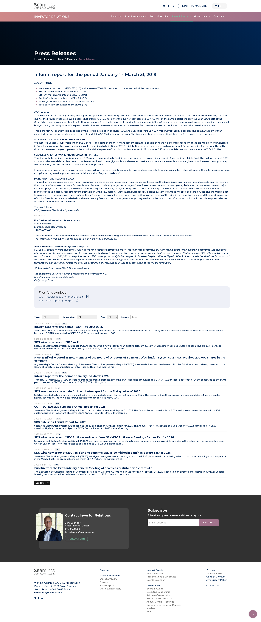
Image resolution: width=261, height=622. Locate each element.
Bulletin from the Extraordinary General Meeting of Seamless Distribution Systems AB (93, 468)
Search (125, 317)
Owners (104, 582)
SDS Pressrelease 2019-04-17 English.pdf (61, 296)
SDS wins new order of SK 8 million (58, 342)
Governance (200, 16)
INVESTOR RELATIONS (51, 17)
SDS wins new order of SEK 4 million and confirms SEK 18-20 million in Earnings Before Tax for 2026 (102, 452)
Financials (116, 16)
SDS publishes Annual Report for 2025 (60, 422)
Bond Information (159, 16)
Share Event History (110, 588)
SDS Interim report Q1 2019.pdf (56, 300)
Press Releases (155, 573)
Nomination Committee (160, 598)
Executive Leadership (158, 592)
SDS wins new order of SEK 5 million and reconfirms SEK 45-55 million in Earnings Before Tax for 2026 (104, 437)
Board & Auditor (155, 588)
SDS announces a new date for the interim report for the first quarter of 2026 (87, 391)
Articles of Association (159, 595)
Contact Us (212, 585)
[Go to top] (253, 614)
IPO (149, 611)
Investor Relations (44, 59)
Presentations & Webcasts (161, 576)
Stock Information (134, 16)
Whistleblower (214, 573)
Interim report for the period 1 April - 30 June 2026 (68, 327)
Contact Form (76, 538)
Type (37, 317)
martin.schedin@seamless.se (50, 227)
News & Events (180, 16)
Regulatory (69, 317)
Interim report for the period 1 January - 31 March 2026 (71, 376)
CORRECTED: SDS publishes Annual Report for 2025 (69, 406)
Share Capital (107, 585)
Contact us (219, 16)
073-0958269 (72, 529)
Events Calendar (156, 580)
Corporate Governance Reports (164, 605)
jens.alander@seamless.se (79, 532)
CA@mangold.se (43, 280)
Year (103, 317)
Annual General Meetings (160, 601)
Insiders (151, 608)
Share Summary (108, 579)
